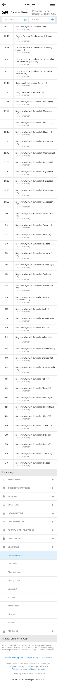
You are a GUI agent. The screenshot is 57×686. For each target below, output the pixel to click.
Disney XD (12, 589)
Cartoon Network (15, 555)
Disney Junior (14, 580)
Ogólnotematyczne (19, 488)
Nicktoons (12, 614)
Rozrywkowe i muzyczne (21, 530)
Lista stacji (47, 657)
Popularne (14, 479)
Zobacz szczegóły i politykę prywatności (28, 669)
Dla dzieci (13, 547)
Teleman (29, 4)
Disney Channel (14, 572)
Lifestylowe (15, 538)
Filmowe (12, 496)
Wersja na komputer (14, 657)
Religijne (13, 631)
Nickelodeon (13, 606)
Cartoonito (12, 564)
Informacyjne (15, 513)
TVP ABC (12, 622)
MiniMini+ (12, 597)
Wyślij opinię (32, 657)
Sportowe (13, 505)
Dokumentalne (16, 521)
